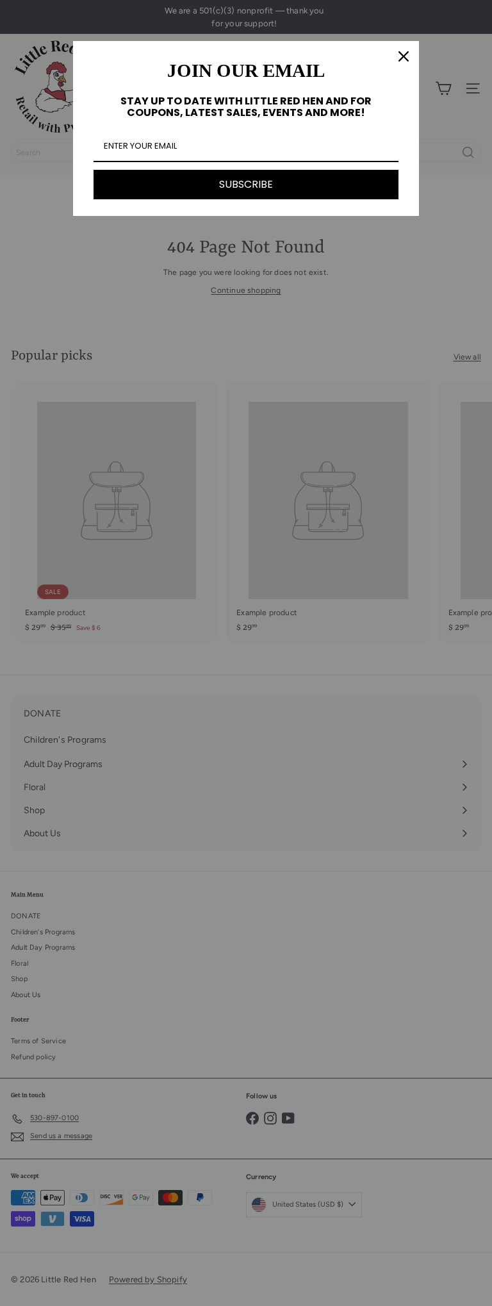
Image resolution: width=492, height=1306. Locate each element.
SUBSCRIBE (246, 184)
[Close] (403, 56)
